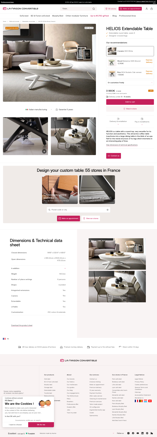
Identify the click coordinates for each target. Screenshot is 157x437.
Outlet (92, 413)
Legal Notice (139, 379)
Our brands (70, 379)
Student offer (71, 407)
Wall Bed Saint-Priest (119, 420)
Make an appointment (132, 9)
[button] (24, 16)
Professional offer (72, 404)
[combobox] (78, 9)
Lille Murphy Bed (117, 417)
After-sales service (96, 396)
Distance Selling (95, 382)
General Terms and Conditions (141, 388)
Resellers (70, 401)
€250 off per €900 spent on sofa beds (78, 2)
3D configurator (95, 407)
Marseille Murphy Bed (119, 412)
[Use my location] (107, 210)
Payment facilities (96, 393)
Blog (114, 16)
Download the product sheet (21, 325)
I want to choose (15, 425)
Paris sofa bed (117, 379)
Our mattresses (72, 384)
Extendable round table (28, 21)
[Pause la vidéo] (44, 151)
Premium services (96, 401)
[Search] (93, 8)
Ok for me (41, 425)
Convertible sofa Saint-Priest (120, 391)
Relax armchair (49, 396)
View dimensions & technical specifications (121, 145)
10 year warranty (95, 390)
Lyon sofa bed (116, 387)
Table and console (14, 21)
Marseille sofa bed (118, 395)
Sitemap (138, 392)
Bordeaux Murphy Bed (119, 406)
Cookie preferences (141, 384)
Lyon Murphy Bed (118, 409)
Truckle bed (48, 393)
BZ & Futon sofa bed (40, 16)
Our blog (70, 390)
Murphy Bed (57, 16)
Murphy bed (48, 384)
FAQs (68, 399)
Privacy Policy (139, 382)
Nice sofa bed (116, 401)
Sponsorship (94, 415)
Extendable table (49, 390)
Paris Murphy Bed (118, 403)
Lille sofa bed (116, 384)
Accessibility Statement (143, 395)
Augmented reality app (97, 410)
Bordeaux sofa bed (118, 382)
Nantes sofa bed (117, 398)
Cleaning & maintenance (98, 399)
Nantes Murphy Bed (118, 415)
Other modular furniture (77, 16)
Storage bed (48, 387)
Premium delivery (95, 387)
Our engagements (73, 393)
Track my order (72, 413)
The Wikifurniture (72, 396)
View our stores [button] (92, 218)
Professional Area (7, 2)
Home (4, 21)
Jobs (68, 410)
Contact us (93, 379)
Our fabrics (70, 382)
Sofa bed (24, 16)
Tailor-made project (96, 404)
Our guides (70, 387)
